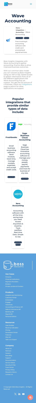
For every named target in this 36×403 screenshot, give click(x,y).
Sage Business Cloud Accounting (18, 193)
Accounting (20, 32)
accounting (19, 38)
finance (26, 38)
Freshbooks (18, 133)
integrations (27, 84)
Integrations (20, 30)
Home (18, 28)
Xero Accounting (18, 260)
